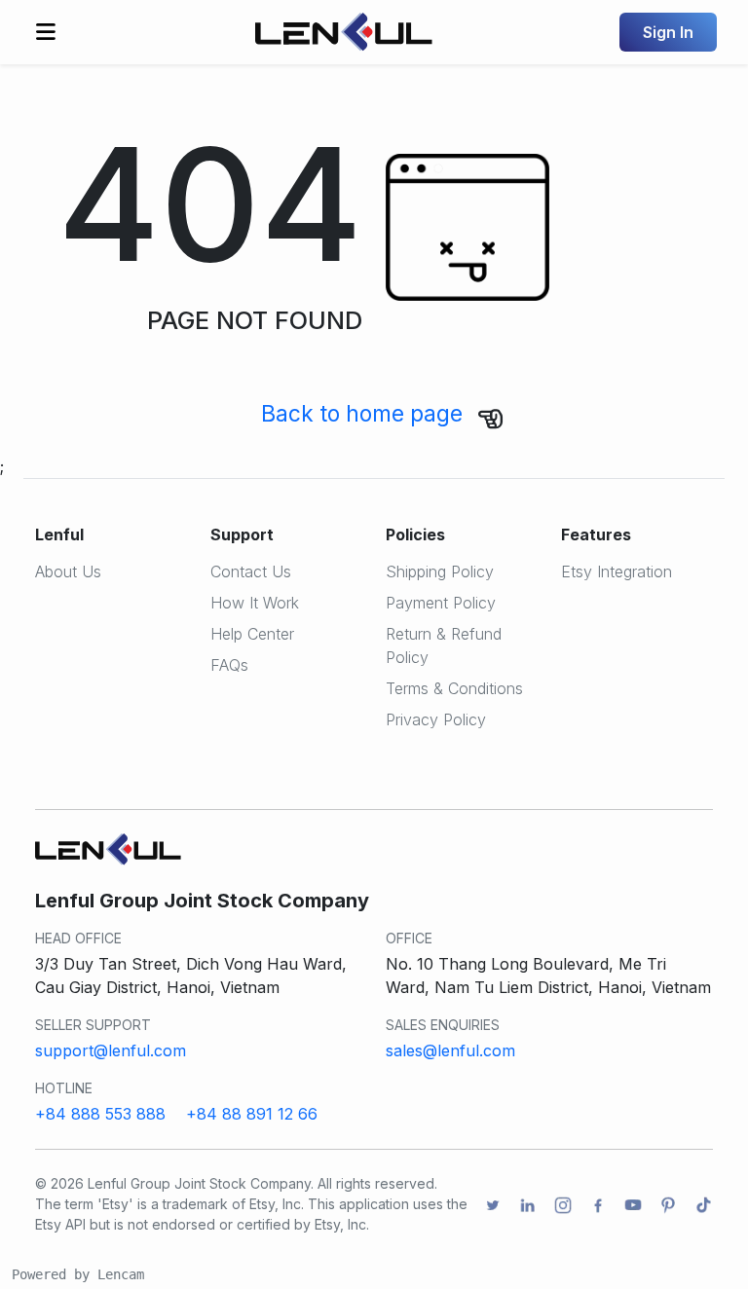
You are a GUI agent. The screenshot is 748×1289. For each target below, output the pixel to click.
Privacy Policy (436, 719)
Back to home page (362, 413)
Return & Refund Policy (444, 645)
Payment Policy (441, 602)
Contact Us (250, 571)
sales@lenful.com (450, 1050)
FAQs (229, 665)
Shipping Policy (440, 571)
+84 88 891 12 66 (252, 1113)
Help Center (252, 634)
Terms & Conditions (454, 688)
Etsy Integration (616, 571)
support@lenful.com (110, 1050)
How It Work (254, 602)
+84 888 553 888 (100, 1113)
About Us (68, 571)
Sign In (668, 32)
